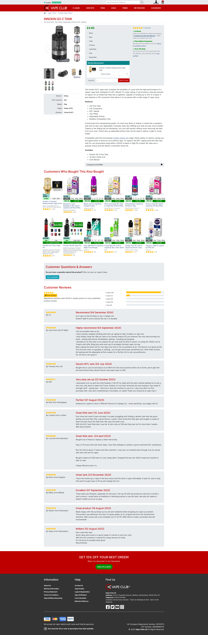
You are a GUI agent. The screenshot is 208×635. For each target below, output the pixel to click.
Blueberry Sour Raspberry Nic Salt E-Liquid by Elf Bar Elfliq (71, 206)
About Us (47, 585)
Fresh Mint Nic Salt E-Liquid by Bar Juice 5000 (114, 247)
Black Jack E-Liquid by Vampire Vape (93, 205)
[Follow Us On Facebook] (108, 607)
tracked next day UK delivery (144, 36)
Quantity (91, 80)
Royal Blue (93, 57)
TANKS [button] (125, 8)
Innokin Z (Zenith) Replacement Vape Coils (112, 69)
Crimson (92, 45)
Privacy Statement (50, 592)
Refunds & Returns (81, 601)
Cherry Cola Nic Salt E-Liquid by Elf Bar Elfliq (155, 205)
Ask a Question (52, 277)
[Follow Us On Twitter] (112, 607)
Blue (90, 37)
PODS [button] (103, 8)
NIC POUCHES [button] (139, 8)
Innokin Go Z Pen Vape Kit (51, 246)
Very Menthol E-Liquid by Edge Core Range (94, 247)
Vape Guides (79, 589)
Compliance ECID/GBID (95, 165)
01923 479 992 (120, 597)
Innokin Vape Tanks (65, 13)
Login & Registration (82, 592)
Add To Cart (123, 80)
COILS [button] (113, 8)
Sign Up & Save (104, 567)
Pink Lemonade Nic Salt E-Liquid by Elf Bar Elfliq (113, 205)
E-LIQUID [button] (76, 8)
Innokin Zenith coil (120, 138)
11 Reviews (147, 28)
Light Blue (92, 49)
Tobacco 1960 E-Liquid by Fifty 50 (155, 247)
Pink (90, 53)
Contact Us (79, 585)
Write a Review (51, 295)
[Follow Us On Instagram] (122, 607)
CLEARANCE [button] (156, 8)
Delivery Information (51, 589)
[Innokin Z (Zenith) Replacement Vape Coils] (92, 69)
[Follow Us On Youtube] (117, 607)
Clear (91, 41)
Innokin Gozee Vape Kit (72, 245)
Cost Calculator (80, 598)
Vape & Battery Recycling (53, 598)
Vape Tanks (52, 13)
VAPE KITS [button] (90, 8)
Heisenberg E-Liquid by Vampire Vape (134, 205)
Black (91, 33)
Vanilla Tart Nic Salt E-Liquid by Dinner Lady (134, 247)
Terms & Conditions (51, 595)
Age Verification (81, 595)
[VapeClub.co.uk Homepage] (45, 13)
